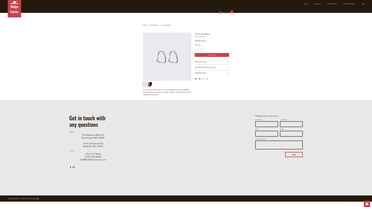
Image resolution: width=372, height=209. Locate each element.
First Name (258, 119)
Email (257, 129)
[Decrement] (196, 48)
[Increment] (202, 48)
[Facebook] (70, 167)
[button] (231, 11)
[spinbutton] (199, 48)
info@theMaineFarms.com (93, 159)
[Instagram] (73, 167)
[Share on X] (207, 79)
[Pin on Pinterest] (199, 79)
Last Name (283, 119)
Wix (38, 198)
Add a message (260, 139)
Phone (282, 129)
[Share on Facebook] (196, 79)
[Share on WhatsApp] (203, 79)
